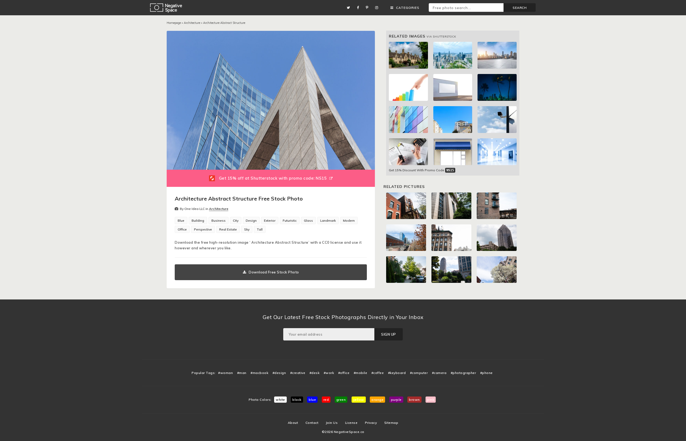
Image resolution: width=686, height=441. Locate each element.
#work (329, 373)
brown (414, 400)
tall (260, 229)
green (341, 400)
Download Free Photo (274, 272)
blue (312, 400)
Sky (246, 229)
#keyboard (397, 373)
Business (218, 220)
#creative (297, 373)
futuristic (290, 220)
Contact (312, 423)
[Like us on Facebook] (359, 7)
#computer (419, 373)
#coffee (377, 373)
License (351, 423)
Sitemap (391, 423)
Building (198, 220)
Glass (308, 220)
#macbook (259, 373)
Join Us (332, 423)
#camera (439, 373)
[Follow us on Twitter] (350, 7)
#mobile (360, 373)
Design (251, 220)
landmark (328, 220)
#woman (225, 373)
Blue (181, 220)
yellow (358, 400)
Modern (349, 220)
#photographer (463, 373)
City (235, 220)
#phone (486, 373)
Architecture (192, 23)
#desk (315, 373)
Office (182, 229)
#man (242, 373)
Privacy (371, 423)
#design (279, 373)
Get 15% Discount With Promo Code (421, 170)
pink (430, 400)
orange (377, 400)
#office (344, 373)
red (326, 400)
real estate (228, 229)
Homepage (174, 23)
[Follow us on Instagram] (378, 7)
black (296, 400)
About (293, 423)
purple (396, 400)
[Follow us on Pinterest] (368, 7)
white (280, 400)
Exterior (269, 220)
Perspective (203, 229)
